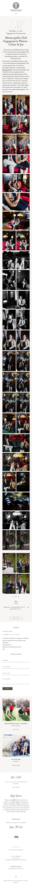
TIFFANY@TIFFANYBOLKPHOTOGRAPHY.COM (16, 859)
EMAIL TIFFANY (16, 787)
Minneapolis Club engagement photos (14, 607)
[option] (16, 803)
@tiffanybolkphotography (16, 868)
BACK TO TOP (16, 618)
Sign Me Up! (16, 827)
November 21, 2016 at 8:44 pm (11, 634)
